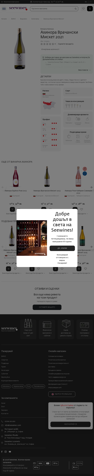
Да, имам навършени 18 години (62, 249)
